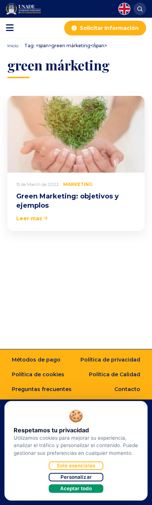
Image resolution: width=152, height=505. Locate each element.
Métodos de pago (36, 359)
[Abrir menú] (10, 28)
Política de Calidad (114, 374)
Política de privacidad (110, 359)
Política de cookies (38, 374)
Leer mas (29, 218)
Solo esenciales (76, 465)
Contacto (127, 389)
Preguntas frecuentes (42, 389)
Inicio (12, 45)
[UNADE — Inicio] (23, 9)
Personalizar (76, 477)
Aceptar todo (76, 488)
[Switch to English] (124, 8)
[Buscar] (140, 9)
